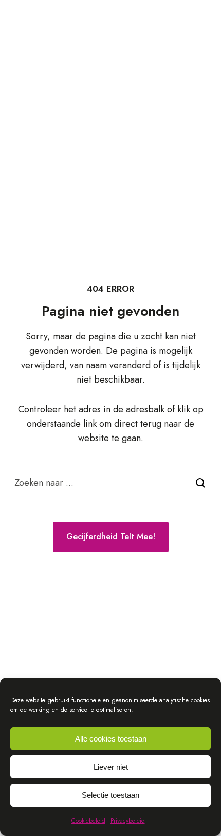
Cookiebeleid (88, 820)
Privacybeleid (127, 820)
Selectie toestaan (110, 795)
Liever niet (111, 767)
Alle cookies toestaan (110, 738)
